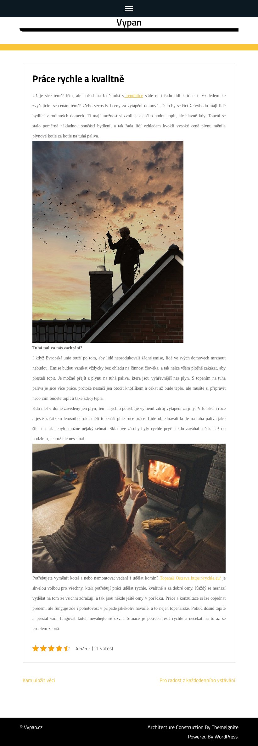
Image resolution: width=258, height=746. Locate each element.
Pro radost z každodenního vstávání (197, 680)
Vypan (129, 22)
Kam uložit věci (39, 680)
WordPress (226, 736)
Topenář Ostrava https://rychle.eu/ (190, 578)
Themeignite (225, 727)
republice (133, 95)
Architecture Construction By (180, 727)
